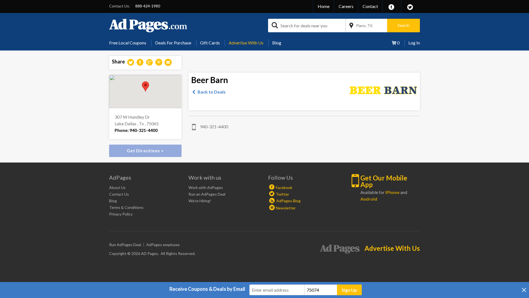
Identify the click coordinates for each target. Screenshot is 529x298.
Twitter (282, 194)
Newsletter (286, 208)
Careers (346, 6)
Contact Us (119, 194)
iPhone (392, 192)
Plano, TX (364, 25)
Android (368, 198)
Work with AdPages (205, 187)
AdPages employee (163, 244)
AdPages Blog (288, 200)
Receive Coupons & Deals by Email (207, 289)
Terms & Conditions (126, 207)
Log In (414, 42)
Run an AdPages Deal (206, 194)
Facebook (284, 187)
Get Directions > (145, 150)
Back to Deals (212, 91)
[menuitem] (129, 43)
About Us (117, 187)
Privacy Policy (121, 214)
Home (324, 6)
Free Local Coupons (127, 42)
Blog (276, 42)
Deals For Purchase (173, 42)
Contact (370, 6)
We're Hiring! (199, 200)
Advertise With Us (246, 42)
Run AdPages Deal (125, 244)
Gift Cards (210, 42)
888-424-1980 (147, 6)
